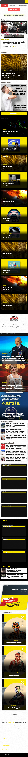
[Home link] (4, 1)
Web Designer (14, 672)
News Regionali (7, 443)
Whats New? (6, 82)
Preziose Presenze (9, 236)
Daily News (5, 20)
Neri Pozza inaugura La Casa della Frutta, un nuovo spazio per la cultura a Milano (16, 446)
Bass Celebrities (8, 183)
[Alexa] (6, 750)
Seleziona (14, 113)
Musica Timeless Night (10, 131)
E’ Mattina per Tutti (9, 149)
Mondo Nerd (6, 216)
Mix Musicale (8, 73)
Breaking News (7, 421)
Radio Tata (6, 270)
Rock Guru (13, 705)
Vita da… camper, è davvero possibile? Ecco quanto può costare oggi (12, 43)
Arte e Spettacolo (7, 233)
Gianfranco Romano (14, 643)
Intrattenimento (7, 268)
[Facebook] (4, 750)
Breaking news (6, 39)
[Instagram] (2, 750)
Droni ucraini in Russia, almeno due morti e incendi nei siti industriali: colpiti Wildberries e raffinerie (15, 432)
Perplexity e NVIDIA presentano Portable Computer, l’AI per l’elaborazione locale (14, 571)
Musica (4, 70)
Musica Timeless (8, 201)
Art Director (14, 640)
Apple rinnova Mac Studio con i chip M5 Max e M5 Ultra (15, 576)
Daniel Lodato (14, 675)
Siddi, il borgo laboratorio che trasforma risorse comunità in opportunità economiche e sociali (16, 453)
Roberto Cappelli (14, 708)
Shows (4, 52)
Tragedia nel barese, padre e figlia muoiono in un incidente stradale (16, 437)
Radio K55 (11, 722)
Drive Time (6, 218)
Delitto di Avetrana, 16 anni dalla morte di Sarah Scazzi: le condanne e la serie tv (16, 458)
